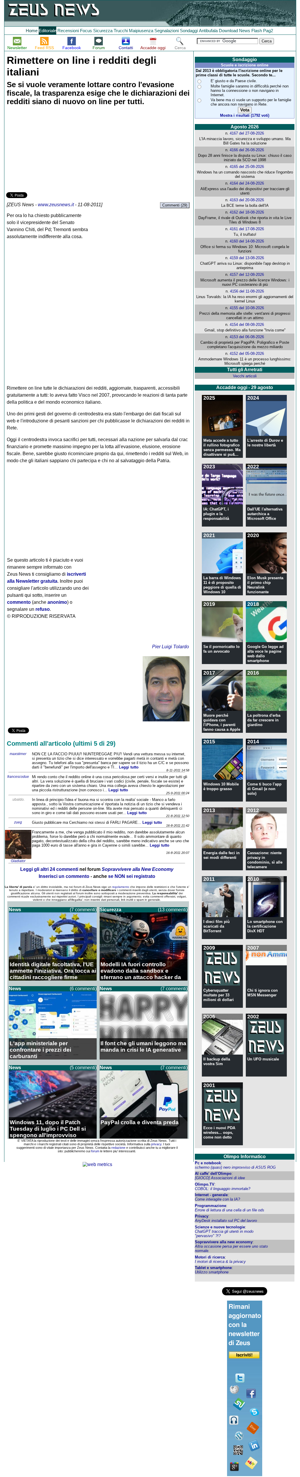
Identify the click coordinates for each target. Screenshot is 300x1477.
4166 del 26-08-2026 (247, 150)
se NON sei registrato (131, 876)
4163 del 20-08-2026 (247, 200)
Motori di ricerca (210, 1257)
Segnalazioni (166, 30)
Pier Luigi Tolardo (170, 646)
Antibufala (208, 30)
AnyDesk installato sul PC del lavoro (226, 1220)
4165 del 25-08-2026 (247, 166)
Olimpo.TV (204, 1184)
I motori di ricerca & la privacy (220, 1261)
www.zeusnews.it (56, 204)
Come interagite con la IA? (217, 1199)
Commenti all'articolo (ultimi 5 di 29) (61, 743)
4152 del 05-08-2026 (247, 353)
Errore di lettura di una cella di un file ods (229, 1210)
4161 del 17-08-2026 (247, 229)
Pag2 (268, 30)
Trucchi (121, 30)
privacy (156, 1144)
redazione (118, 1147)
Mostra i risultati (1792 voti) (244, 115)
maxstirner (18, 754)
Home (32, 30)
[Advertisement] (50, 149)
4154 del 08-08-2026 (247, 324)
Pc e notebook (208, 1163)
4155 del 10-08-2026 (247, 308)
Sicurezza (102, 30)
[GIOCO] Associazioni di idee (220, 1178)
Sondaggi (189, 30)
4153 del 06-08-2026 (247, 337)
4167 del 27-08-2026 (247, 133)
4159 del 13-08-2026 (247, 258)
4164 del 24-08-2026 (247, 183)
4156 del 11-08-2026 (247, 291)
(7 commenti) (83, 909)
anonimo (57, 602)
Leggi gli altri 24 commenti (49, 869)
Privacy (201, 1216)
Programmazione (210, 1205)
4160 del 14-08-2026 (247, 241)
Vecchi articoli (245, 376)
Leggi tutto (129, 767)
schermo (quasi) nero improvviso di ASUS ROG (235, 1167)
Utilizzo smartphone (212, 1272)
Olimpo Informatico (245, 1156)
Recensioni (68, 30)
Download (228, 30)
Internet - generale (211, 1195)
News (244, 30)
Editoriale (47, 30)
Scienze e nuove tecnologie (220, 1227)
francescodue (18, 777)
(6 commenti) (83, 988)
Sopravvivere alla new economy (224, 1242)
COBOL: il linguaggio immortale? (222, 1189)
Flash (256, 30)
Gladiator (18, 861)
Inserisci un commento (64, 876)
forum (95, 1151)
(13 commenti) (173, 909)
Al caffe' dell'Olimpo (213, 1173)
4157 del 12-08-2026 (247, 274)
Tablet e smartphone (213, 1267)
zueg (18, 822)
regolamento (120, 886)
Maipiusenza (141, 30)
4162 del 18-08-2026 (247, 212)
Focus (86, 30)
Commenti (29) (174, 205)
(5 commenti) (83, 1067)
